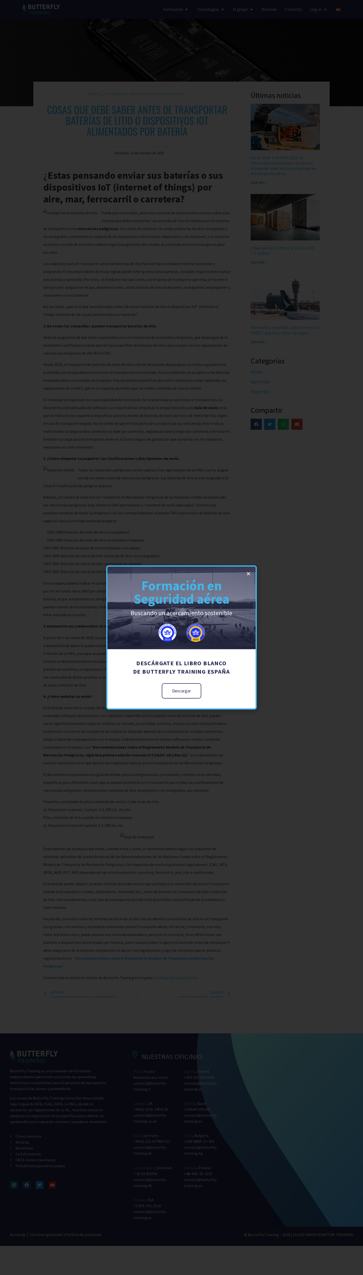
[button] (248, 574)
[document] (181, 637)
